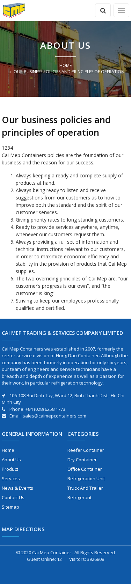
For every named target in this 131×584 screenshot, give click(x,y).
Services (11, 478)
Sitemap (10, 507)
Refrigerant (79, 497)
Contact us (13, 497)
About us (11, 459)
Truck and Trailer (85, 488)
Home (65, 65)
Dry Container (82, 459)
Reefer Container (85, 450)
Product (10, 469)
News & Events (17, 488)
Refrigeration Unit (86, 478)
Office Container (84, 469)
